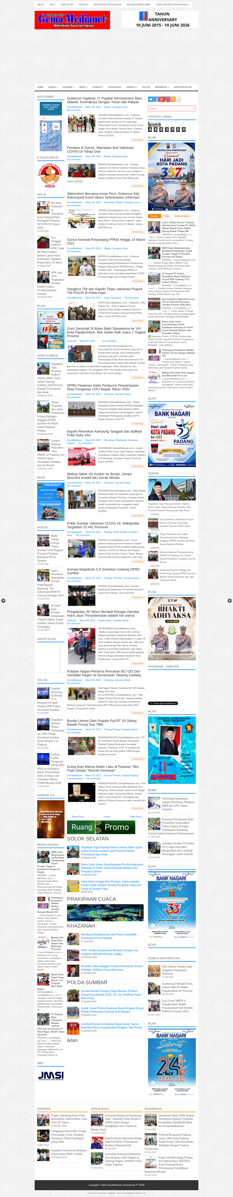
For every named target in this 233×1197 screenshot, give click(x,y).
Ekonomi (69, 87)
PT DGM (140, 1185)
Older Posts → (137, 816)
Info (53, 4)
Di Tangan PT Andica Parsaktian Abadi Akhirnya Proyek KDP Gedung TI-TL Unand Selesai (176, 278)
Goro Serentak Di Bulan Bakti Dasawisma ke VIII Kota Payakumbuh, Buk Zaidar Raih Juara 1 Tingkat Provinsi (106, 332)
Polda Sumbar (120, 532)
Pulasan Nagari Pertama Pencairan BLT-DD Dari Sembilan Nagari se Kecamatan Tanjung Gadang (104, 673)
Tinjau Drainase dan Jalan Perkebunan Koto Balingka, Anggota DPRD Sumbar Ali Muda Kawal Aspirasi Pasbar (50, 416)
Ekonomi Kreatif (112, 775)
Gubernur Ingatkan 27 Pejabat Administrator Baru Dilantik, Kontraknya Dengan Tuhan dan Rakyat (104, 100)
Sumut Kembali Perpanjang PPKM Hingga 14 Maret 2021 (106, 241)
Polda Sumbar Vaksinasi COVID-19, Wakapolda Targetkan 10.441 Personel (103, 525)
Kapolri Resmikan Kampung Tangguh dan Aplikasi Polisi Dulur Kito (104, 433)
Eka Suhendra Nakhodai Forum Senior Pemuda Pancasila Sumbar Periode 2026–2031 (178, 302)
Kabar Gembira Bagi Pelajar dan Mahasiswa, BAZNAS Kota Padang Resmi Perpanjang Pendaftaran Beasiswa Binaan (169, 1164)
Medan (107, 107)
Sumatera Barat (122, 394)
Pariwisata (162, 87)
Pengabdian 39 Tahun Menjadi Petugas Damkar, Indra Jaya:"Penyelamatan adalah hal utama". (103, 613)
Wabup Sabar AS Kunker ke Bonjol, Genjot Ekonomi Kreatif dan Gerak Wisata (99, 476)
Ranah (53, 87)
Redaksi (83, 4)
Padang (108, 532)
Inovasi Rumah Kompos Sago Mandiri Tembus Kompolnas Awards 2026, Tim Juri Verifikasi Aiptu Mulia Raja (111, 995)
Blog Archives (182, 216)
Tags (166, 216)
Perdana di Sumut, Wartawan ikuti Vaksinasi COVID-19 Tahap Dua (100, 149)
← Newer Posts (76, 816)
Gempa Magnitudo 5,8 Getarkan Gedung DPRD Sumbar (103, 571)
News (83, 87)
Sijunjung (108, 680)
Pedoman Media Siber (139, 4)
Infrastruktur (183, 87)
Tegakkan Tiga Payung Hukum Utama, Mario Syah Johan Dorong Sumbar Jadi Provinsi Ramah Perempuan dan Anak (111, 851)
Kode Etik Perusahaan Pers (173, 4)
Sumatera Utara (120, 107)
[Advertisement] (116, 58)
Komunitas (109, 202)
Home (40, 87)
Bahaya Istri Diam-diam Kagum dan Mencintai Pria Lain (57, 943)
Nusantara (114, 87)
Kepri (106, 297)
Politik (146, 87)
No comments (74, 110)
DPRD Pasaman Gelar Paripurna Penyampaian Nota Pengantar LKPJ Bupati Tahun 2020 (103, 387)
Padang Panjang (112, 729)
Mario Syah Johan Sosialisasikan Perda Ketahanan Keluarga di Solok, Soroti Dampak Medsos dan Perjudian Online (112, 868)
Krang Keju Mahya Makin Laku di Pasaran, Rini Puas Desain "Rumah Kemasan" (102, 768)
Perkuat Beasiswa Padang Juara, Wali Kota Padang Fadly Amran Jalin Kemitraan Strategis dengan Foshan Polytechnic (169, 1141)
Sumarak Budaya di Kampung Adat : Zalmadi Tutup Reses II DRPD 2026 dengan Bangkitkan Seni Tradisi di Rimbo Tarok (116, 1122)
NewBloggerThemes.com (135, 1193)
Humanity (97, 87)
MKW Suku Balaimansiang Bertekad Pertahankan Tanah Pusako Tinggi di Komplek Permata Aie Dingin (177, 252)
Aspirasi (132, 87)
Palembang (121, 440)
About (40, 4)
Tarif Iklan (68, 4)
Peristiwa (117, 578)
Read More (138, 140)
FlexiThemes (102, 1193)
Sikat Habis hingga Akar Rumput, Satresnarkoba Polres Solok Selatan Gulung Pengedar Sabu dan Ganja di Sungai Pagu (111, 885)
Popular (154, 216)
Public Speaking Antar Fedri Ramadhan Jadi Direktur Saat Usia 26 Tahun (69, 1119)
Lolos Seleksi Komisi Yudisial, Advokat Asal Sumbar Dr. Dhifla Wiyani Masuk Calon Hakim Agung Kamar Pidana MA (178, 226)
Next (230, 601)
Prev (3, 601)
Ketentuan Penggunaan (107, 4)
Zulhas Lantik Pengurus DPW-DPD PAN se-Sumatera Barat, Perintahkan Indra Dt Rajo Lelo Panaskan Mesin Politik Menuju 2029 (50, 768)
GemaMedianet (114, 1185)
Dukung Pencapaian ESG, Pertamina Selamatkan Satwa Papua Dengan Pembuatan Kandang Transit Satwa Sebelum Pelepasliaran (171, 826)
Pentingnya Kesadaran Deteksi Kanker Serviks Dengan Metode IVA (178, 353)
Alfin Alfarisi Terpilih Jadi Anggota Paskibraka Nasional (177, 970)
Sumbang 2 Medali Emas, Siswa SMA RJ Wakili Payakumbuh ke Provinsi (177, 987)
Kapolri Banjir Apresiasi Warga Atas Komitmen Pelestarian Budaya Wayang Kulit (123, 1142)
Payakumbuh (104, 620)
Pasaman (109, 394)
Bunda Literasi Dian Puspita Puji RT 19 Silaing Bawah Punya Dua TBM (101, 722)
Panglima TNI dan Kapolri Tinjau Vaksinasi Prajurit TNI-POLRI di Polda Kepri (104, 291)
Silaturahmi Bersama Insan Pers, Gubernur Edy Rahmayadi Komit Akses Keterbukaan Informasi (103, 195)
